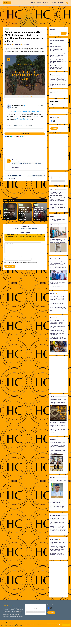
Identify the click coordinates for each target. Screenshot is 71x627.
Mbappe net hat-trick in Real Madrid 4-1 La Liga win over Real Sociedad (58, 61)
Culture (6, 209)
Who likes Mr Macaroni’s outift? (57, 286)
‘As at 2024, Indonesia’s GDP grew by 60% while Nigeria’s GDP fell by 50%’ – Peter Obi (58, 452)
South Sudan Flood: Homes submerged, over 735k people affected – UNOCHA (57, 555)
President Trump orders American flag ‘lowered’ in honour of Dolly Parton (56, 67)
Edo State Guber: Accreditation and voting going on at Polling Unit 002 (58, 309)
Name (5, 257)
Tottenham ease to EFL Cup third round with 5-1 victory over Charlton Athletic (58, 55)
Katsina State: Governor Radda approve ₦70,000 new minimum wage (57, 221)
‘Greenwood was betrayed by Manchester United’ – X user (58, 84)
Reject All (58, 624)
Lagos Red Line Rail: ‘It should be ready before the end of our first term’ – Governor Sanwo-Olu (57, 506)
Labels (52, 104)
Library (53, 95)
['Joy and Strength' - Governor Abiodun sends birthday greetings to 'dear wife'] (58, 346)
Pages (52, 111)
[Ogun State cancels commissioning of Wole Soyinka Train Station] (57, 490)
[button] (15, 167)
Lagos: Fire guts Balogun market (57, 442)
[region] (35, 623)
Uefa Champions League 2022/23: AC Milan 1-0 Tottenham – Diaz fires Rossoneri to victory (58, 194)
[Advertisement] (35, 15)
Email (20, 257)
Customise (51, 624)
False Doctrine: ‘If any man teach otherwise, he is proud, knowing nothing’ (57, 431)
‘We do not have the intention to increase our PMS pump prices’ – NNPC (57, 447)
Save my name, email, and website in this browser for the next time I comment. (21, 262)
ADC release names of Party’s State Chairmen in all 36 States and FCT (58, 79)
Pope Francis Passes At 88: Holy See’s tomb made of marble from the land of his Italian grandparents (58, 241)
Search (52, 29)
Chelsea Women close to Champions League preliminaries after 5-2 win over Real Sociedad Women (58, 48)
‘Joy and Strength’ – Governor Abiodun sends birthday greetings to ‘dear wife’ (58, 339)
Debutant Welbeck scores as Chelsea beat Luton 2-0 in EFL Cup (57, 42)
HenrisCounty (16, 160)
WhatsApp (54, 128)
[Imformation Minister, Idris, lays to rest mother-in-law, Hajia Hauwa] (58, 232)
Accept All (66, 624)
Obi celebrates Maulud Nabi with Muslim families (9, 214)
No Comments (26, 44)
